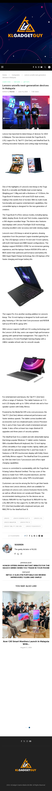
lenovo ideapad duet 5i (21, 518)
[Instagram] (38, 67)
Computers (16, 75)
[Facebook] (33, 67)
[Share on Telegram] (39, 536)
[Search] (45, 67)
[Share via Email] (42, 536)
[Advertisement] (26, 59)
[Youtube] (41, 67)
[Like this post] (27, 536)
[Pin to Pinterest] (34, 536)
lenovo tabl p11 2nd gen (13, 526)
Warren (12, 92)
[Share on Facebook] (29, 536)
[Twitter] (36, 67)
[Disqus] (26, 685)
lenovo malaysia (10, 522)
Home (4, 75)
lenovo (6, 518)
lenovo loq (38, 518)
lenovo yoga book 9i (33, 526)
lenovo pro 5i (25, 522)
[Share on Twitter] (32, 536)
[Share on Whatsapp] (36, 536)
